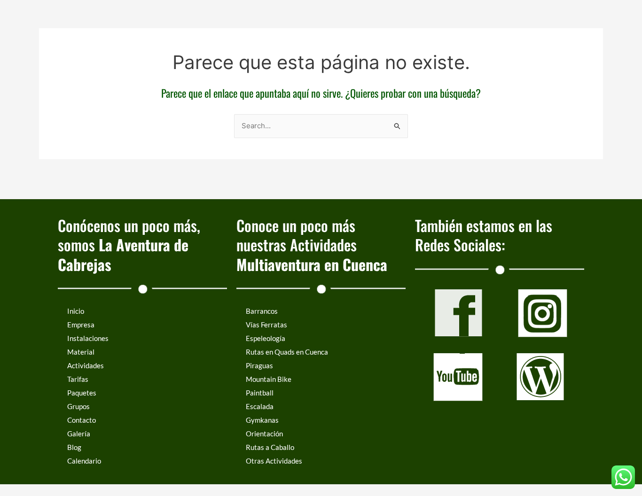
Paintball (260, 392)
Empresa (80, 324)
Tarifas (77, 379)
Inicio (75, 311)
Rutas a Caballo (270, 447)
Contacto (81, 420)
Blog (74, 447)
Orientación (264, 433)
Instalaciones (88, 338)
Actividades (85, 365)
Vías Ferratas (266, 324)
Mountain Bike (268, 379)
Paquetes (81, 392)
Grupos (78, 406)
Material (80, 352)
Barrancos (262, 311)
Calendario (84, 461)
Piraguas (259, 365)
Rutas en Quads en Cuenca (287, 352)
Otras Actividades (274, 461)
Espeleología (265, 338)
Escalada (260, 406)
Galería (78, 433)
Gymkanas (262, 420)
